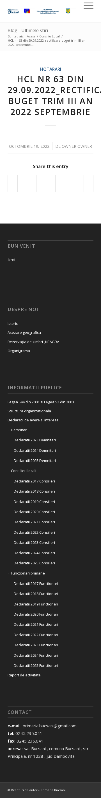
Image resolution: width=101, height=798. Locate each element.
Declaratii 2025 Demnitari (35, 460)
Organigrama (19, 350)
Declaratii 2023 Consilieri (34, 542)
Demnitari (19, 429)
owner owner (77, 146)
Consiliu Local (49, 36)
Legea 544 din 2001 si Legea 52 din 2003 (41, 401)
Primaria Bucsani (53, 790)
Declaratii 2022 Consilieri (34, 532)
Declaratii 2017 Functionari (36, 583)
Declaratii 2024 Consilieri (34, 552)
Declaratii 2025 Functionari (36, 665)
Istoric (13, 323)
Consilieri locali (23, 470)
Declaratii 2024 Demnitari (35, 450)
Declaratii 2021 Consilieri (34, 521)
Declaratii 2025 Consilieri (34, 562)
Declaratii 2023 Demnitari (35, 439)
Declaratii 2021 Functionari (36, 624)
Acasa (31, 36)
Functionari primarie (28, 573)
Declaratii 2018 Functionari (36, 593)
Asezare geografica (24, 332)
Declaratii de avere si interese (33, 420)
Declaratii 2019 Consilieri (34, 501)
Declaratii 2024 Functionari (36, 655)
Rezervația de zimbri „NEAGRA (33, 341)
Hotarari (50, 69)
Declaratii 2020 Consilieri (34, 511)
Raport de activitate (24, 675)
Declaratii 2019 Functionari (36, 604)
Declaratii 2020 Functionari (36, 614)
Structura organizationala (29, 410)
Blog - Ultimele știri (28, 30)
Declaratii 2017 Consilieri (34, 481)
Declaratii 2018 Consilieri (34, 491)
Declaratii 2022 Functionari (36, 634)
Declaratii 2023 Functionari (36, 644)
